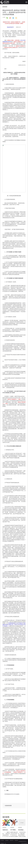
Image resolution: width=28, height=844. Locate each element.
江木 (5, 843)
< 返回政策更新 (8, 805)
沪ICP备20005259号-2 (23, 841)
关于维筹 (2, 840)
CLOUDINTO (25, 843)
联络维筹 (16, 840)
